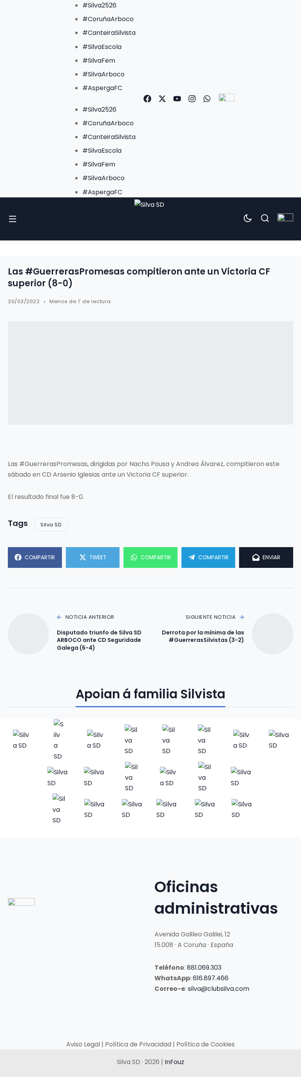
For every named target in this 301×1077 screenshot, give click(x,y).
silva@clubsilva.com (218, 988)
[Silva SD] (150, 219)
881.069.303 (204, 967)
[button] (101, 98)
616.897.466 (210, 978)
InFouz (174, 1061)
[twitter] (162, 99)
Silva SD (51, 524)
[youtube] (177, 99)
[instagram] (192, 99)
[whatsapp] (207, 99)
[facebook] (147, 99)
